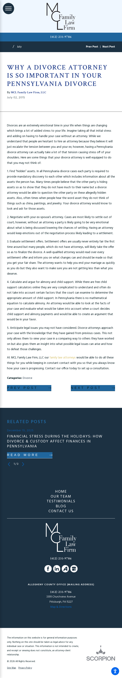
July (19, 46)
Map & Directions (61, 607)
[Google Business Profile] (74, 568)
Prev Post (22, 388)
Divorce (27, 378)
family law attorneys (63, 357)
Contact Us (61, 511)
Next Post (86, 388)
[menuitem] (61, 491)
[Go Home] (10, 46)
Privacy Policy (25, 668)
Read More (23, 455)
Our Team (61, 496)
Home (61, 491)
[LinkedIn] (56, 568)
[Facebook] (48, 568)
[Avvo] (65, 568)
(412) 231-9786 (61, 37)
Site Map (11, 668)
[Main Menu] (8, 8)
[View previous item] (9, 464)
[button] (115, 671)
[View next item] (23, 464)
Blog (61, 506)
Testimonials (61, 501)
